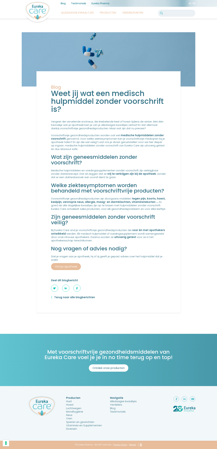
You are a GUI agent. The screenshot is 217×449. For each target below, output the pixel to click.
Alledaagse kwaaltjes (123, 401)
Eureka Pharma (100, 3)
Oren (69, 418)
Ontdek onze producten (109, 368)
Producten (108, 13)
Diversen (71, 429)
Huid (69, 401)
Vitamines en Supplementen (84, 425)
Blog (63, 3)
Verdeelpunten (132, 13)
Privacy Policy (120, 444)
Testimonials (78, 3)
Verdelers (116, 404)
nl (190, 3)
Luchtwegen (73, 408)
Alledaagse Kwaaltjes (77, 13)
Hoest (70, 404)
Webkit (132, 444)
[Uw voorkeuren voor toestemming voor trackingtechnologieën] (6, 443)
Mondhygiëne (74, 411)
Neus (69, 415)
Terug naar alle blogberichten (74, 297)
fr (194, 3)
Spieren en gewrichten (80, 422)
